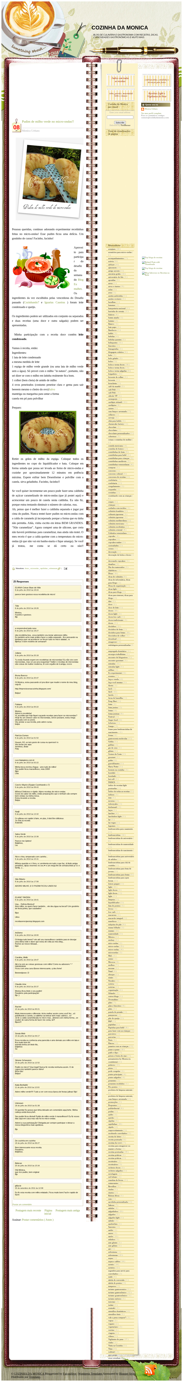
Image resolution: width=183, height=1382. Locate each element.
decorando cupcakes (117, 561)
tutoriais (111, 1302)
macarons (112, 915)
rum (110, 1199)
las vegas (112, 823)
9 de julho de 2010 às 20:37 (27, 987)
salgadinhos (113, 1211)
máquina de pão (115, 924)
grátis (110, 760)
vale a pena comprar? (117, 1317)
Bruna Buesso (21, 675)
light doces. (113, 893)
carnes (111, 408)
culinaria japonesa (116, 514)
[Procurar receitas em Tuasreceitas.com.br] (152, 268)
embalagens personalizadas (119, 645)
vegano (111, 1324)
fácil (110, 692)
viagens (111, 1333)
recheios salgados (115, 1171)
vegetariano (113, 1327)
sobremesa (112, 1252)
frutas (110, 735)
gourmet (112, 757)
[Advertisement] (42, 93)
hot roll (111, 779)
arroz (110, 283)
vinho (111, 1342)
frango (111, 726)
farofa (111, 695)
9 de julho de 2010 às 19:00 (27, 935)
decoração (112, 552)
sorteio (111, 1264)
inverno (111, 801)
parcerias (112, 1037)
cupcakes (112, 539)
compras (112, 467)
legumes (112, 826)
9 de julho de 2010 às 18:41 (27, 900)
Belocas (18, 1163)
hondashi (112, 776)
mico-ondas (113, 943)
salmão (111, 1221)
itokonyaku (113, 804)
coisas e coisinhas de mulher (120, 440)
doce (110, 604)
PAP (110, 1021)
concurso (112, 471)
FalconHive (70, 1373)
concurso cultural (115, 474)
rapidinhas (44, 568)
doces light (113, 614)
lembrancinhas (114, 835)
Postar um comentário (22, 1204)
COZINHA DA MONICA (120, 28)
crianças (111, 505)
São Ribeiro (20, 879)
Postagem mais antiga (68, 1210)
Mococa (111, 962)
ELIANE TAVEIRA (22, 897)
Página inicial (48, 1212)
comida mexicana (115, 446)
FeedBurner (125, 125)
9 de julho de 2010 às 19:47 (27, 960)
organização (113, 990)
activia (111, 261)
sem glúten (113, 1246)
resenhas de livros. (116, 1180)
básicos (111, 315)
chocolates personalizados (119, 433)
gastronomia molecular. (118, 738)
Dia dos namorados (116, 567)
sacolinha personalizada (118, 1202)
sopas (110, 1258)
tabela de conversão (116, 1280)
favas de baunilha (115, 698)
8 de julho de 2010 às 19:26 (27, 608)
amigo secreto (114, 271)
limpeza (111, 899)
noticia (111, 984)
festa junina (113, 707)
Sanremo (112, 1227)
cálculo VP (113, 396)
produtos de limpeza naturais (120, 1090)
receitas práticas (115, 1155)
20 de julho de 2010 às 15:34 (27, 1166)
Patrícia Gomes (22, 735)
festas (110, 710)
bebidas (111, 336)
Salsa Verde (20, 834)
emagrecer (112, 642)
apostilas (112, 280)
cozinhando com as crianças (120, 496)
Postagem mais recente (28, 1210)
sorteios (111, 1268)
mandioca (112, 921)
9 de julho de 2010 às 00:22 (27, 707)
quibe (110, 1114)
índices (111, 795)
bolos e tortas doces (116, 365)
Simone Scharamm (23, 1060)
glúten (111, 751)
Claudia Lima (20, 984)
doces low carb (114, 617)
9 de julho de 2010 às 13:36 (27, 836)
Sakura (111, 1205)
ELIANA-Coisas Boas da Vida (28, 587)
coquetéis (112, 489)
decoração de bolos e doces (119, 555)
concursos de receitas (117, 477)
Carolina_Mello (21, 957)
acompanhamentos (116, 258)
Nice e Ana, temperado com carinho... (31, 857)
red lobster (113, 1177)
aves (110, 293)
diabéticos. (113, 570)
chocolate (112, 427)
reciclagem (113, 1174)
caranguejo (113, 399)
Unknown (19, 1103)
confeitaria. (113, 483)
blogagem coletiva (116, 352)
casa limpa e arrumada (117, 411)
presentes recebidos (116, 1084)
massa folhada (114, 927)
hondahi (112, 773)
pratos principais (115, 1074)
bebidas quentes (115, 340)
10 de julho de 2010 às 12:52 (27, 1063)
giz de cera (113, 748)
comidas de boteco (116, 449)
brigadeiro (112, 374)
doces (27, 568)
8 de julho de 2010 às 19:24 (27, 590)
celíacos (111, 415)
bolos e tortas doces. (116, 368)
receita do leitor (115, 1136)
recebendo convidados (117, 1133)
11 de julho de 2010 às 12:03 (27, 1087)
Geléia (111, 741)
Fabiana (18, 704)
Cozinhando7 (31, 302)
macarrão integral (115, 918)
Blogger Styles (127, 1373)
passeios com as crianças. (118, 1046)
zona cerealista (114, 1358)
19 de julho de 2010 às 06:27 (27, 1143)
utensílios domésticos (117, 1311)
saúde (110, 1230)
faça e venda (113, 679)
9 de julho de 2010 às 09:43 (27, 787)
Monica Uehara (151, 109)
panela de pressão (115, 1012)
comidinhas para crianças (119, 458)
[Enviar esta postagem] (65, 568)
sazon (110, 1233)
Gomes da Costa (115, 754)
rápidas (111, 1121)
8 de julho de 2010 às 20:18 (27, 655)
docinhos (112, 626)
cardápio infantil (115, 402)
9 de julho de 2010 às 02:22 (27, 763)
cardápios (112, 405)
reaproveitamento (115, 1130)
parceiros (112, 1034)
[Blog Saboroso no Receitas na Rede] (155, 275)
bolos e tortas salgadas (117, 371)
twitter (111, 1305)
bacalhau (112, 302)
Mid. (110, 956)
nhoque (111, 974)
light (110, 887)
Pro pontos (113, 1087)
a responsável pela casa (25, 628)
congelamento (114, 486)
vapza (111, 1320)
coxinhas (112, 492)
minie (110, 959)
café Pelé (112, 390)
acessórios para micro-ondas (120, 252)
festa (110, 704)
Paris (110, 1040)
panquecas (112, 1015)
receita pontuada (115, 1140)
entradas (112, 664)
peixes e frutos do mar (117, 1056)
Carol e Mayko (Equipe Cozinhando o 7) (32, 785)
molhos (111, 965)
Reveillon (112, 1186)
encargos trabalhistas (117, 654)
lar (109, 820)
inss (110, 798)
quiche (111, 1118)
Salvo (52, 389)
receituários (113, 1164)
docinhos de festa (115, 629)
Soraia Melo (20, 1033)
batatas (111, 321)
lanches (111, 813)
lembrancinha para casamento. (120, 829)
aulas (110, 290)
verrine (111, 1330)
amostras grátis (114, 274)
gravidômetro (114, 763)
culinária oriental (115, 530)
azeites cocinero (115, 299)
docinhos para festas (116, 633)
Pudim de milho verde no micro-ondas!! (48, 121)
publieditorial (114, 1108)
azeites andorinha (115, 296)
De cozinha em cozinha (25, 1141)
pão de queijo (114, 1018)
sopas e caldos (114, 1261)
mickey (111, 940)
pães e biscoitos (115, 1006)
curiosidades (113, 546)
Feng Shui (112, 701)
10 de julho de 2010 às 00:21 (27, 1009)
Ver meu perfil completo (151, 113)
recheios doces (114, 1168)
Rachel (18, 1007)
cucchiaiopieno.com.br (24, 760)
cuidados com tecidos (117, 508)
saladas (111, 1208)
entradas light (114, 667)
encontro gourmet (116, 660)
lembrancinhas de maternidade (120, 844)
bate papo (112, 327)
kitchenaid (112, 807)
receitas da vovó (115, 1143)
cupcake (112, 536)
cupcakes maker (115, 542)
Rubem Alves (114, 1196)
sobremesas (53, 568)
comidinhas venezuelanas (119, 464)
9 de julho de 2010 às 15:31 (27, 859)
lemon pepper (114, 884)
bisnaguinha (113, 349)
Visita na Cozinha (115, 1345)
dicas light (112, 589)
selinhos (111, 1239)
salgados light (114, 1218)
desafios (111, 564)
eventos (111, 676)
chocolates (112, 430)
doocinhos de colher (117, 636)
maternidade (113, 934)
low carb (112, 912)
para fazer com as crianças (119, 1031)
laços (110, 810)
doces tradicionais (115, 620)
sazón (110, 1236)
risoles (111, 1189)
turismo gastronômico (117, 1292)
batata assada (113, 318)
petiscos (111, 1065)
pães (110, 1002)
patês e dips (113, 1053)
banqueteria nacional (117, 308)
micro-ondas (113, 946)
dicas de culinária (115, 577)
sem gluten (113, 1243)
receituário (113, 1161)
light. (110, 896)
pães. (110, 1009)
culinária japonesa (116, 517)
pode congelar (114, 1071)
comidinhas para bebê (117, 455)
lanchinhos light (115, 816)
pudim (111, 1111)
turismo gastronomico (117, 1289)
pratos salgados (114, 1077)
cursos (111, 549)
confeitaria (113, 480)
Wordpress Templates (90, 1373)
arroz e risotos (114, 286)
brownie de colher (116, 377)
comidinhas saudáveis (117, 461)
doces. (111, 623)
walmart (111, 1352)
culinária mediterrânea (117, 521)
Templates (34, 1376)
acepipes (112, 249)
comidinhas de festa (116, 452)
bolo (110, 355)
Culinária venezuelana (117, 533)
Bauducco (112, 330)
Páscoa (111, 1043)
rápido (111, 1127)
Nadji (17, 812)
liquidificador (114, 902)
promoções (113, 1102)
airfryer (111, 265)
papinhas (112, 1024)
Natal (110, 971)
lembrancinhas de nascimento (120, 850)
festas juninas (114, 714)
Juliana (18, 653)
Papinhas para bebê (116, 1027)
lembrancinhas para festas (119, 875)
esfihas (111, 670)
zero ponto (113, 1355)
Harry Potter (113, 766)
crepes (111, 502)
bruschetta (112, 383)
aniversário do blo (116, 277)
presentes (112, 1081)
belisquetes (113, 343)
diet (110, 601)
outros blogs (113, 996)
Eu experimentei (115, 673)
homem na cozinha (116, 770)
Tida (17, 606)
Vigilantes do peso (116, 1339)
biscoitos (112, 346)
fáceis (110, 685)
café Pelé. (112, 393)
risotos (111, 1193)
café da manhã (114, 386)
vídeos (111, 1336)
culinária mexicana (116, 524)
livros (110, 909)
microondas (34, 568)
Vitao (110, 1349)
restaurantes (113, 1183)
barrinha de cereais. (116, 311)
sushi (110, 1277)
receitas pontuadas (116, 1152)
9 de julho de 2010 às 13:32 (27, 814)
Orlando (112, 993)
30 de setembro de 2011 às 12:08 (29, 1188)
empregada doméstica (117, 651)
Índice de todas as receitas (119, 791)
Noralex (111, 981)
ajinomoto (112, 268)
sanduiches (113, 1224)
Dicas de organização (117, 586)
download (112, 639)
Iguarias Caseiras (54, 302)
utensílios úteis (114, 1314)
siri (109, 1249)
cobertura (112, 436)
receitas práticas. (115, 1158)
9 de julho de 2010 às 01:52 (27, 738)
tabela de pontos (115, 1283)
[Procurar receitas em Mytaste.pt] (152, 257)
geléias (111, 745)
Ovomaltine (113, 999)
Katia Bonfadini (21, 1085)
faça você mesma (115, 682)
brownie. (112, 380)
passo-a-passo (114, 1049)
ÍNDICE (112, 782)
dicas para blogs (115, 592)
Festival (111, 717)
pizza (110, 1068)
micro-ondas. (114, 949)
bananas (111, 305)
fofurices (112, 723)
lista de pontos (114, 906)
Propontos (112, 1105)
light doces (113, 890)
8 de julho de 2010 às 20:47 (27, 678)
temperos (112, 1286)
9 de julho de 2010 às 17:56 (27, 882)
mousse (111, 968)
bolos (110, 361)
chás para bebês (115, 421)
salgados (112, 1214)
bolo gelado (113, 358)
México (111, 937)
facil (110, 689)
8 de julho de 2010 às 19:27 (27, 631)
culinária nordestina (116, 527)
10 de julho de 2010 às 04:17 (27, 1036)
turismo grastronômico (118, 1295)
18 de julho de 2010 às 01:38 (27, 1106)
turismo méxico (115, 1299)
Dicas (110, 573)
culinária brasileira (116, 511)
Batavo (111, 324)
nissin (110, 977)
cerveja (111, 418)
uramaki (112, 1308)
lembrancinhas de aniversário (120, 838)
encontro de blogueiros (118, 657)
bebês (110, 333)
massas (111, 931)
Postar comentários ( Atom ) (37, 1219)
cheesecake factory (116, 424)
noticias (111, 987)
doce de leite (113, 608)
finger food (113, 720)
